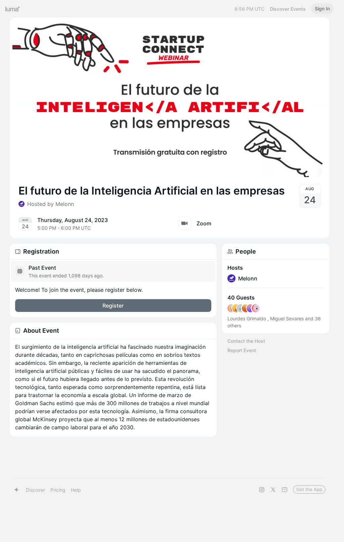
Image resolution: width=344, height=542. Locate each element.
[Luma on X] (273, 489)
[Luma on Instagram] (261, 489)
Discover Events (288, 9)
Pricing (58, 490)
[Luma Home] (12, 8)
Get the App (309, 489)
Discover (35, 490)
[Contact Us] (284, 489)
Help (76, 490)
